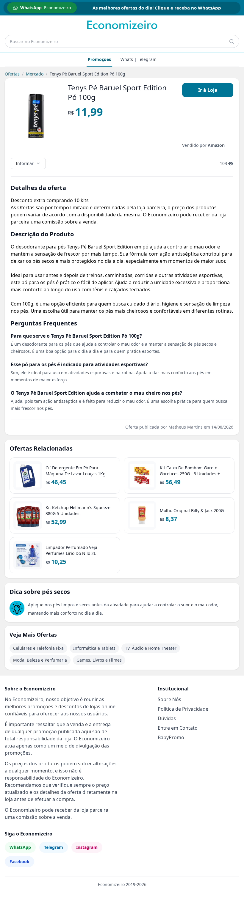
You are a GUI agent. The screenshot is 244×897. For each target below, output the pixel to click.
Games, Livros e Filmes (99, 660)
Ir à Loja (208, 90)
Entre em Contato (178, 728)
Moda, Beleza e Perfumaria (40, 660)
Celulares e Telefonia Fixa (38, 648)
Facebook (19, 861)
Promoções (99, 59)
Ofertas (12, 74)
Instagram (87, 847)
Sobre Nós (169, 699)
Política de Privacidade (183, 709)
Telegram (53, 847)
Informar (25, 163)
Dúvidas (167, 718)
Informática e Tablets (94, 648)
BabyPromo (171, 737)
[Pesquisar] (231, 41)
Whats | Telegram (139, 59)
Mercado (34, 74)
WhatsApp (20, 847)
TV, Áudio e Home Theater (150, 648)
